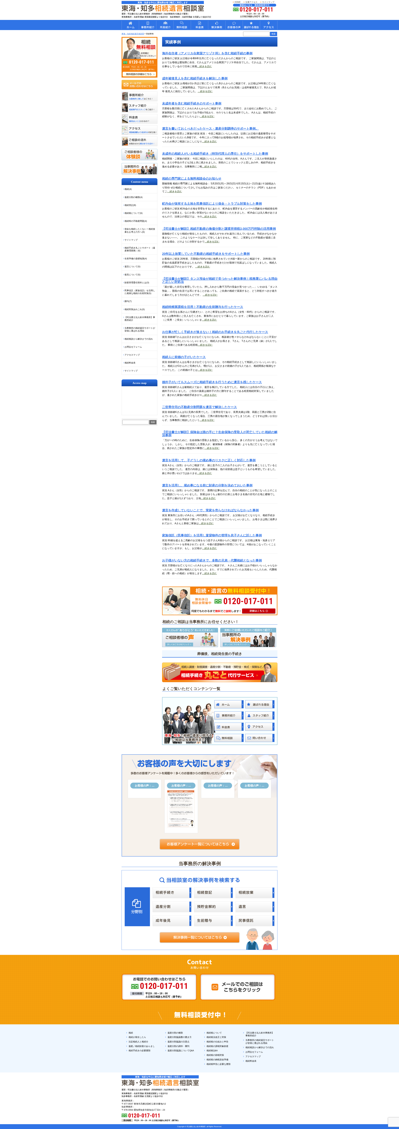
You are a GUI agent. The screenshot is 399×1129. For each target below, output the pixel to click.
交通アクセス (251, 2)
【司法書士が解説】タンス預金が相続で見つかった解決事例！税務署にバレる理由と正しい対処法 (219, 280)
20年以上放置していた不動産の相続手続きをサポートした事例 (206, 253)
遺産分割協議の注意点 (178, 1041)
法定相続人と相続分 (138, 1041)
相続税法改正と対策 (216, 1037)
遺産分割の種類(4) (134, 197)
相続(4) (128, 189)
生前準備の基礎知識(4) (136, 258)
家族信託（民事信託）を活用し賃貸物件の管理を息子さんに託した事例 (212, 535)
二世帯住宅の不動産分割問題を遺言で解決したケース (199, 407)
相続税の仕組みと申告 (217, 1041)
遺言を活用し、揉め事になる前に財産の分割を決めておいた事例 (207, 485)
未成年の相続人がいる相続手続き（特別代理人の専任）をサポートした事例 (215, 153)
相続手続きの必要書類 (139, 1050)
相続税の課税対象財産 (217, 1046)
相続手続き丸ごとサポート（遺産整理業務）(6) (140, 249)
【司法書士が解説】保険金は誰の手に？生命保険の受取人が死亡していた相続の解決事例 (219, 433)
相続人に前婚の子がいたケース (184, 357)
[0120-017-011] (219, 587)
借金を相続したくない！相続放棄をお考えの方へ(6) (140, 230)
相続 (131, 1033)
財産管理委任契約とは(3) (137, 282)
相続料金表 (130, 362)
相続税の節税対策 (215, 1055)
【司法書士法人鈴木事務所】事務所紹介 (140, 318)
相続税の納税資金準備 (217, 1059)
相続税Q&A (212, 1050)
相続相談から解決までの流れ (139, 339)
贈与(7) (128, 301)
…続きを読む (204, 66)
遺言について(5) (132, 266)
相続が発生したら (137, 1037)
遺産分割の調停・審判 (178, 1046)
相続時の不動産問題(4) (136, 221)
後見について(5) (132, 274)
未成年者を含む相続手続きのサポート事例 (191, 103)
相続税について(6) (134, 213)
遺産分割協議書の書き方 (180, 1037)
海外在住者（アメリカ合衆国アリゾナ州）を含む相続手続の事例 (207, 53)
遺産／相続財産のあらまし (142, 1046)
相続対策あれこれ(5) (135, 309)
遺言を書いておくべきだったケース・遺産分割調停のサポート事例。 (210, 128)
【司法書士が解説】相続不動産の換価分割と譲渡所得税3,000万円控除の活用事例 (219, 228)
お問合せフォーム (133, 347)
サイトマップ (268, 2)
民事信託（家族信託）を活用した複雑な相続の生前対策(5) (140, 292)
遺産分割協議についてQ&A (181, 1050)
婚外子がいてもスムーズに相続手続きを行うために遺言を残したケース (212, 382)
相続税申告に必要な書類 (219, 1064)
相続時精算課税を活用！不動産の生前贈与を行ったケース (202, 307)
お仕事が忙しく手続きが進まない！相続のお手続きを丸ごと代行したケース (215, 332)
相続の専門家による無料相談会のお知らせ (191, 178)
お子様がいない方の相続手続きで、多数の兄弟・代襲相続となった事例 (212, 560)
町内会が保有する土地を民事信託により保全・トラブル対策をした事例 (212, 203)
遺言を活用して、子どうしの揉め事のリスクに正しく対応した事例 (209, 460)
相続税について (214, 1033)
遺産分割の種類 (175, 1033)
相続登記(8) (130, 205)
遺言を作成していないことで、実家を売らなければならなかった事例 (210, 510)
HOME (238, 2)
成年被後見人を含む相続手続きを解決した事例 (195, 78)
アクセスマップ (132, 355)
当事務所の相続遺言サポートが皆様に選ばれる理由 (140, 329)
